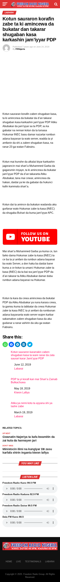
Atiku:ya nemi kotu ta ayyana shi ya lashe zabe (31, 405)
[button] (5, 344)
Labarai (18, 368)
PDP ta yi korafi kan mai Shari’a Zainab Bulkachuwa (34, 381)
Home (9, 561)
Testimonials (33, 561)
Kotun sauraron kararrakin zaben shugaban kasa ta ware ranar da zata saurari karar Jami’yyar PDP (32, 355)
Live (18, 561)
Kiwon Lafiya (22, 392)
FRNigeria (20, 49)
